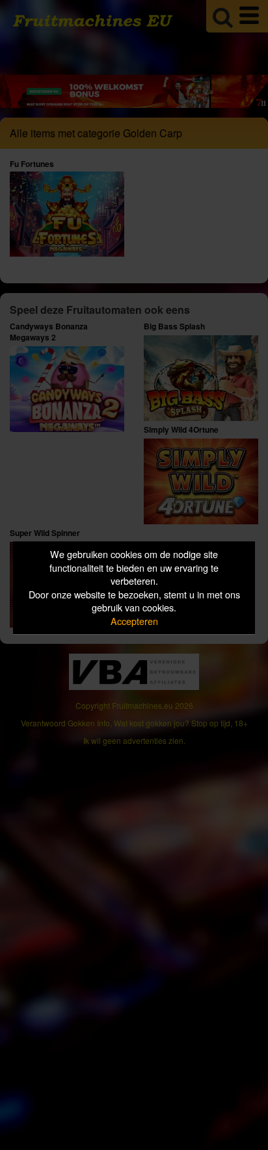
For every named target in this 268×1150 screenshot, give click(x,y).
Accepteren (134, 621)
